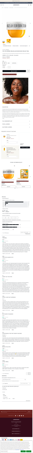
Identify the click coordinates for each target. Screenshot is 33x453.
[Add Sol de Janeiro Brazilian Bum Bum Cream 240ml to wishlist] (14, 166)
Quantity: (4, 65)
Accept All (23, 451)
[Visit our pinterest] (23, 416)
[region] (16, 447)
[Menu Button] (1, 5)
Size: (3, 61)
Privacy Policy (17, 449)
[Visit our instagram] (19, 416)
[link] (29, 5)
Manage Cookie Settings (4, 451)
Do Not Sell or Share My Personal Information (16, 426)
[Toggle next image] (30, 23)
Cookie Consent (16, 424)
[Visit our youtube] (21, 416)
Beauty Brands (6, 7)
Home (2, 7)
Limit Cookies (28, 451)
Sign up (29, 411)
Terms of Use (22, 449)
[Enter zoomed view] (29, 36)
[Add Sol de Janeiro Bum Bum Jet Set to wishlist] (29, 166)
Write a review (11, 55)
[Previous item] (2, 176)
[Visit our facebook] (15, 416)
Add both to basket (25, 147)
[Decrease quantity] (4, 67)
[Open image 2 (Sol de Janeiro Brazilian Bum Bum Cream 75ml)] (9, 41)
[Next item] (30, 176)
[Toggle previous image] (2, 23)
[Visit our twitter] (17, 416)
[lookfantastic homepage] (16, 5)
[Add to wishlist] (28, 71)
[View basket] (31, 5)
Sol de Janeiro (11, 7)
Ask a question (16, 55)
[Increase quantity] (9, 67)
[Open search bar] (3, 5)
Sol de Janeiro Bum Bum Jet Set (21, 179)
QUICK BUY (8, 186)
